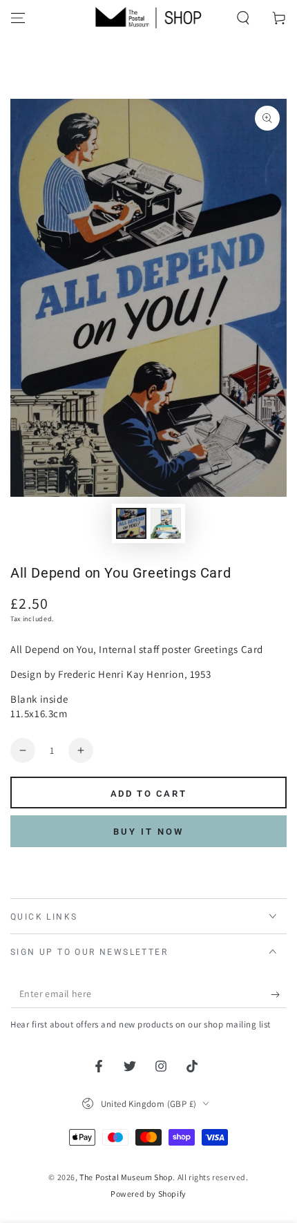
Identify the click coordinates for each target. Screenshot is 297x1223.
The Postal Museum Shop (126, 1177)
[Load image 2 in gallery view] (166, 523)
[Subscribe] (279, 994)
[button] (243, 18)
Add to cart (149, 793)
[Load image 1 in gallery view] (131, 523)
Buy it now (148, 831)
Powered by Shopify (148, 1193)
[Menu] (18, 18)
